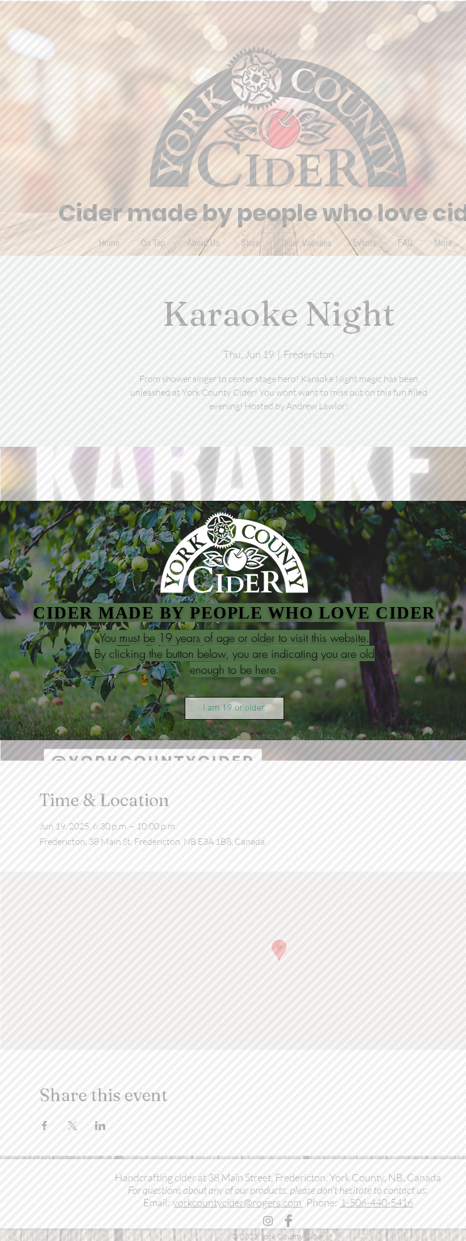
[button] (234, 708)
